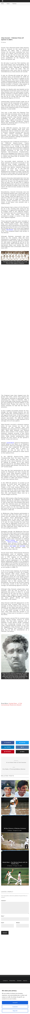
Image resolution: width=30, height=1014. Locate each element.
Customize (15, 1006)
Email (2, 922)
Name (2, 916)
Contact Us (5, 980)
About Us (25, 980)
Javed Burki (10, 442)
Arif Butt (22, 546)
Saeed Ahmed (10, 540)
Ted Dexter (9, 229)
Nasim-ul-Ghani (13, 541)
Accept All (15, 1002)
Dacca (10, 596)
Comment (3, 900)
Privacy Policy (12, 980)
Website (18, 922)
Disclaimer (19, 980)
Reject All (15, 1010)
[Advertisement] (15, 20)
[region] (15, 1001)
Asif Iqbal (13, 546)
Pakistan (4, 42)
